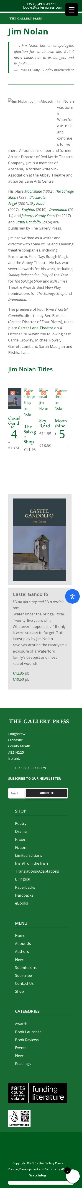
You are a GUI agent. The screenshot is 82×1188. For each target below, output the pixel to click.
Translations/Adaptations (37, 871)
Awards (21, 1023)
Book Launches (28, 1031)
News (20, 959)
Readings (23, 1063)
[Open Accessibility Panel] (72, 596)
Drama (21, 831)
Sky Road (37, 203)
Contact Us (24, 983)
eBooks (21, 903)
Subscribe (23, 975)
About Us (23, 943)
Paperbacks (25, 887)
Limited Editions (28, 855)
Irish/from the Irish (31, 863)
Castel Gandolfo (14, 423)
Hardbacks (24, 895)
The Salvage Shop (30, 434)
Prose (20, 839)
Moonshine (33, 191)
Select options (14, 396)
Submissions (26, 967)
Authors (22, 951)
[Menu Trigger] (71, 9)
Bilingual (22, 879)
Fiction (20, 847)
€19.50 (19, 679)
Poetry (20, 823)
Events (20, 1047)
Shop (19, 991)
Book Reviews (27, 1039)
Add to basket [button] (30, 406)
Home (20, 935)
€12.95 (19, 673)
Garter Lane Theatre (35, 327)
